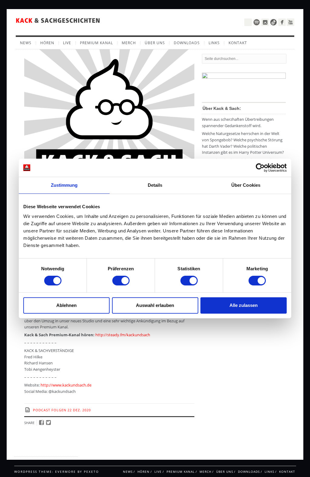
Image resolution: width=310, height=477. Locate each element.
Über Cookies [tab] (245, 185)
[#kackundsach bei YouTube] (290, 22)
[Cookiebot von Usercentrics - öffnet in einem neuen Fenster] (260, 167)
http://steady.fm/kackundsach (122, 334)
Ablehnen (66, 305)
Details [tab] (155, 185)
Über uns (155, 42)
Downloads (187, 42)
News (25, 42)
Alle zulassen (243, 305)
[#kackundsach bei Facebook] (282, 22)
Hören (47, 42)
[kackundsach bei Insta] (265, 22)
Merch (129, 42)
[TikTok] (273, 22)
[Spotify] (256, 22)
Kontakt (238, 42)
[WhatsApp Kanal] (248, 21)
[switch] (121, 280)
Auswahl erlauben (155, 305)
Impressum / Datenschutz (38, 451)
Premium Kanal (96, 42)
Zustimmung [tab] (64, 185)
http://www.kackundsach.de (66, 385)
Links (214, 42)
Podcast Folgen (49, 410)
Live (67, 42)
